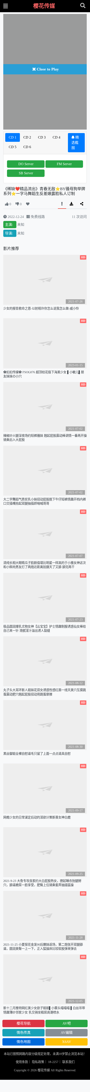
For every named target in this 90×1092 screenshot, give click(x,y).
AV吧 (66, 1023)
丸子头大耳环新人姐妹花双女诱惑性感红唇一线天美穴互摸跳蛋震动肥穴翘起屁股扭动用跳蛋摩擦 (44, 692)
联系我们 (68, 1062)
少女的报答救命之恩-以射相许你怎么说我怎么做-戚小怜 (41, 308)
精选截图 (75, 142)
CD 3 (42, 137)
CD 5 (12, 147)
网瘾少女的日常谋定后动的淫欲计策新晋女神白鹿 (37, 817)
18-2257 (53, 1062)
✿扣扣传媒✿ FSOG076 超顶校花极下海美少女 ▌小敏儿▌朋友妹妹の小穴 (43, 374)
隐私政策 (38, 1062)
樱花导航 (24, 1023)
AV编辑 (67, 1032)
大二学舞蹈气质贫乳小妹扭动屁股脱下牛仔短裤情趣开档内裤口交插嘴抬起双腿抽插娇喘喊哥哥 (44, 501)
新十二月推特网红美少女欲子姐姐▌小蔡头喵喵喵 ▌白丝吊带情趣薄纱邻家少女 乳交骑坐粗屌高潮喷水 (44, 1010)
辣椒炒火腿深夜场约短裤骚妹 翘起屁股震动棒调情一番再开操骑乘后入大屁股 (45, 438)
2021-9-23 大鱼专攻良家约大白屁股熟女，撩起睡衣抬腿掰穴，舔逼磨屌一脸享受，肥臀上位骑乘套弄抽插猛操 (42, 883)
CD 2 (27, 137)
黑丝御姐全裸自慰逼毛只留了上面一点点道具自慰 (37, 753)
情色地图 (24, 1042)
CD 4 (56, 137)
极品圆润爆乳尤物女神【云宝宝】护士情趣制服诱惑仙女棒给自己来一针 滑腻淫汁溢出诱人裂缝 (44, 628)
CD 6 (27, 147)
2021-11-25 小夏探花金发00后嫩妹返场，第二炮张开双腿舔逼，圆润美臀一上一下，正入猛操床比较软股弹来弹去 (43, 946)
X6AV (66, 1042)
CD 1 (12, 137)
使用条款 (22, 1062)
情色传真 (24, 1032)
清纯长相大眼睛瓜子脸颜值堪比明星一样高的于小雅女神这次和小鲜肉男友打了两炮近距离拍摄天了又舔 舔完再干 (44, 565)
